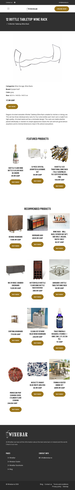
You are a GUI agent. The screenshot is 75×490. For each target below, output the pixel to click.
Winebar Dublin (14, 462)
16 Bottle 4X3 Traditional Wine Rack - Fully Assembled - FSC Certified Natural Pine (59, 172)
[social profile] (14, 2)
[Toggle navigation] (8, 8)
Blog (11, 469)
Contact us (48, 484)
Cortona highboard (15, 331)
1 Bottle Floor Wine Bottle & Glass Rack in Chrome (15, 170)
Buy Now (12, 106)
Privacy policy (56, 487)
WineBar (12, 458)
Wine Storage (19, 86)
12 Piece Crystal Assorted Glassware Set (37, 169)
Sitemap (65, 487)
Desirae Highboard (15, 237)
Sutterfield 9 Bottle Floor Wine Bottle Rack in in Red (38, 285)
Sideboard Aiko (37, 235)
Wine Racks (29, 86)
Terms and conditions (60, 484)
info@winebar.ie (63, 2)
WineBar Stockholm (16, 465)
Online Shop (61, 9)
